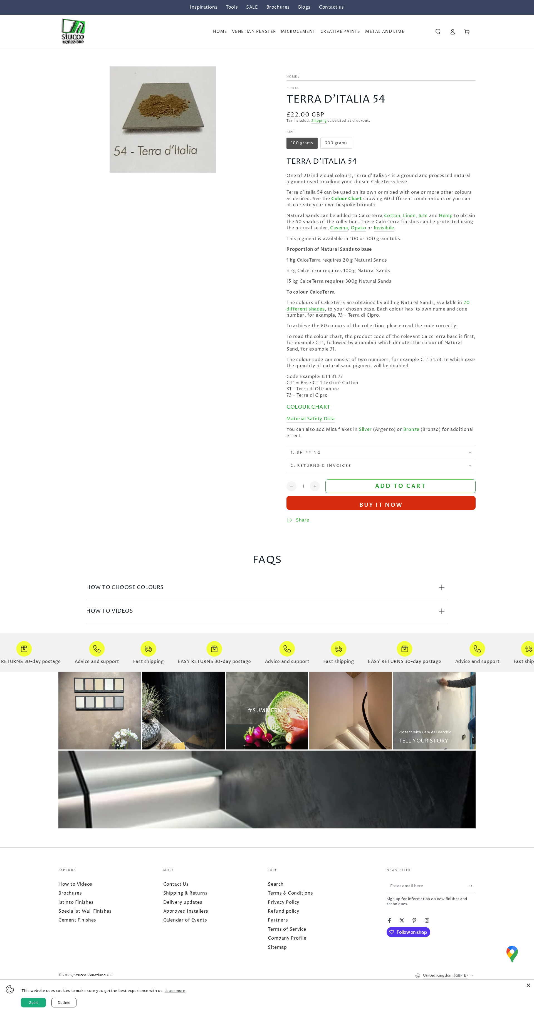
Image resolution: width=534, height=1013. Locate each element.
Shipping (319, 120)
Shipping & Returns (185, 893)
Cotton (392, 216)
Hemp (446, 216)
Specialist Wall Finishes (85, 911)
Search (276, 884)
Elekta (292, 88)
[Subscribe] (470, 886)
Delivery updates (182, 902)
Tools (232, 7)
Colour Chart (346, 199)
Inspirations (203, 7)
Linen (409, 216)
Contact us (331, 7)
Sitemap (277, 947)
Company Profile (287, 938)
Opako (358, 228)
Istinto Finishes (76, 902)
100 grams (303, 144)
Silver (365, 429)
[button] (438, 32)
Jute (423, 216)
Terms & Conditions (290, 893)
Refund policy (283, 911)
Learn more (175, 990)
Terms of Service (287, 929)
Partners (278, 920)
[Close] (528, 985)
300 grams (337, 144)
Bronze (411, 429)
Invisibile (384, 228)
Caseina (339, 228)
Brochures (278, 7)
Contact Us (176, 884)
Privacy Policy (283, 902)
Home (291, 77)
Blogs (304, 7)
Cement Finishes (77, 920)
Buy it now (381, 505)
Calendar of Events (185, 920)
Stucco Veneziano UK (93, 975)
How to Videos (75, 884)
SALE (252, 7)
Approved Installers (185, 911)
